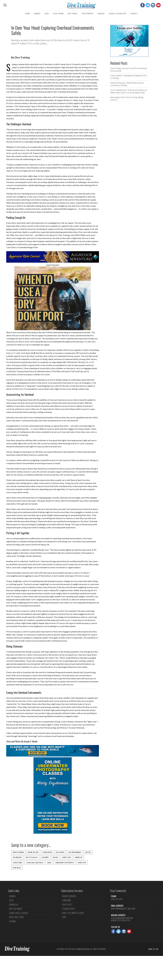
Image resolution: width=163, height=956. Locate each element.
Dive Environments (74, 852)
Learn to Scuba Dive (117, 13)
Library (37, 13)
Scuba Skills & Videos (18, 912)
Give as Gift (67, 904)
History (55, 857)
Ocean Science (17, 862)
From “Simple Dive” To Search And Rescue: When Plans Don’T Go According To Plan (128, 91)
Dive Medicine (17, 857)
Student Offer (68, 908)
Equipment (45, 857)
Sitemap (12, 921)
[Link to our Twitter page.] (148, 5)
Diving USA (13, 904)
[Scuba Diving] (81, 6)
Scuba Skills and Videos (34, 862)
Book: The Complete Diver (73, 912)
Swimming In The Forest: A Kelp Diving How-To (126, 98)
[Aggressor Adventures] (52, 262)
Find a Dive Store (16, 917)
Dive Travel (73, 13)
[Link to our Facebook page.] (142, 5)
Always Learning (18, 852)
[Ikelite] (52, 329)
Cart (64, 917)
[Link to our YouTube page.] (158, 5)
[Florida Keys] (129, 56)
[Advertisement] (129, 144)
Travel (49, 862)
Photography (87, 13)
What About (17, 867)
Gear (47, 13)
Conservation (47, 852)
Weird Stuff (82, 862)
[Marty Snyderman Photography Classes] (52, 755)
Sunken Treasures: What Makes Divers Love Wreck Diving (127, 83)
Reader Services (69, 896)
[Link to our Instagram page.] (153, 5)
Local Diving (58, 13)
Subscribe (66, 900)
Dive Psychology (31, 857)
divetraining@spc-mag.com (123, 908)
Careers (101, 13)
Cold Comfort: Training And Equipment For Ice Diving (128, 76)
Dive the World (15, 908)
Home (27, 13)
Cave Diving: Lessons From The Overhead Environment (128, 69)
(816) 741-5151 (117, 899)
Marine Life (78, 857)
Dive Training (22, 57)
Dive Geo (88, 852)
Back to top (153, 949)
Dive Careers (60, 852)
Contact (134, 13)
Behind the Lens (33, 852)
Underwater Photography (64, 862)
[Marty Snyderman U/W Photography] (52, 833)
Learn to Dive (66, 857)
